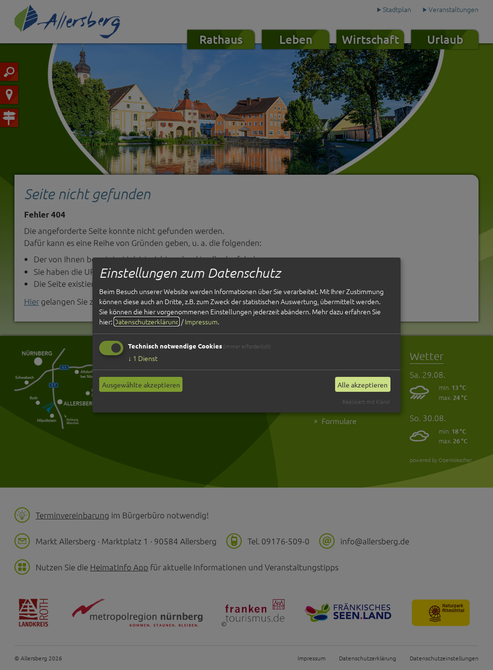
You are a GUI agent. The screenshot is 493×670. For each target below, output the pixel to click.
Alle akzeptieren (362, 384)
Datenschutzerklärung (147, 321)
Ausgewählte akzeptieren (141, 384)
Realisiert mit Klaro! (366, 401)
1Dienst (142, 358)
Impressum (201, 321)
